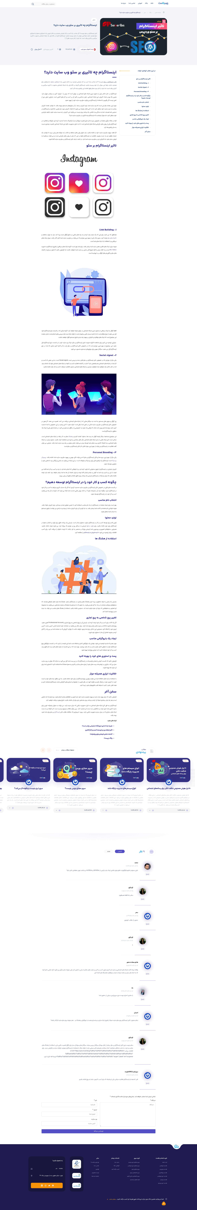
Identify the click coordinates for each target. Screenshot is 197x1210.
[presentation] (49, 750)
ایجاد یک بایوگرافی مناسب (140, 119)
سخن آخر (147, 132)
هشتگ (70, 436)
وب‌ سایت (94, 1119)
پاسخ (147, 874)
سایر (145, 13)
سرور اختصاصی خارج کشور (133, 1176)
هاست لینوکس (163, 1166)
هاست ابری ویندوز (162, 1183)
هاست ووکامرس (163, 1173)
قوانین (97, 1169)
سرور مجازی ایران (136, 1169)
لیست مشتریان (95, 1173)
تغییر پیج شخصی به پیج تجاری (139, 115)
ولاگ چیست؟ (108, 738)
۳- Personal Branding (141, 91)
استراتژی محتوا (55, 82)
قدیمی (120, 851)
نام (95, 1100)
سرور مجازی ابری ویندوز (134, 1162)
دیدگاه (152, 1100)
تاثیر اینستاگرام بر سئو (143, 79)
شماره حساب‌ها (95, 1176)
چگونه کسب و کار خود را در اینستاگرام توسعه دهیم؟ (138, 97)
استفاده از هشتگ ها (142, 111)
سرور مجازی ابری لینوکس (134, 1166)
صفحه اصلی (158, 13)
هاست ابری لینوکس (162, 1176)
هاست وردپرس (163, 1169)
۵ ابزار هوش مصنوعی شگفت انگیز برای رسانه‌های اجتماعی (168, 788)
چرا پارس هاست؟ (95, 1162)
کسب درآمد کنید (115, 1169)
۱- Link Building (143, 83)
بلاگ (146, 3)
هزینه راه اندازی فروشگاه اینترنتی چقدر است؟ (97, 726)
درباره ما (123, 3)
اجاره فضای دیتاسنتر (135, 1180)
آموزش (140, 3)
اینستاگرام (57, 712)
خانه (152, 3)
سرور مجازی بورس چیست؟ (75, 788)
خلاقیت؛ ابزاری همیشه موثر (140, 127)
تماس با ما (132, 3)
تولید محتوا (145, 106)
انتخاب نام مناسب (143, 102)
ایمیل (95, 1110)
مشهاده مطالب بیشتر (67, 750)
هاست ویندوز (163, 1180)
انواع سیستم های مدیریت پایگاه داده (122, 788)
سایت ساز (117, 1162)
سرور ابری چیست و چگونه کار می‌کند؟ (28, 788)
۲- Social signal (143, 87)
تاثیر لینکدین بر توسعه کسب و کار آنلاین (98, 730)
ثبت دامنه (164, 1162)
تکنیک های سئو (112, 238)
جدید (108, 851)
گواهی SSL (116, 1166)
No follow (113, 250)
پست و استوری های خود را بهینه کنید (137, 123)
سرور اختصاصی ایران (135, 1173)
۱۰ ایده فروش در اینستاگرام (91, 532)
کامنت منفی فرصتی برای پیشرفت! (101, 734)
